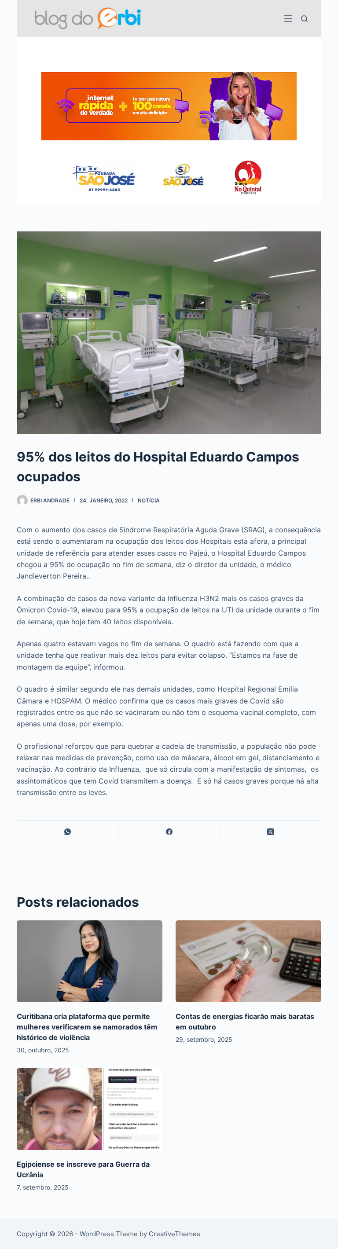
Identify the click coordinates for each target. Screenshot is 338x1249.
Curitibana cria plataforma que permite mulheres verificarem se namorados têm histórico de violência (87, 1027)
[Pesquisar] (304, 18)
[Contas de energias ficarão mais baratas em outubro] (248, 961)
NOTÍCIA (149, 500)
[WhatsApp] (67, 832)
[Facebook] (169, 832)
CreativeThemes (174, 1234)
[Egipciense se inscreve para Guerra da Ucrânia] (89, 1109)
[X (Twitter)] (270, 832)
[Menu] (288, 18)
